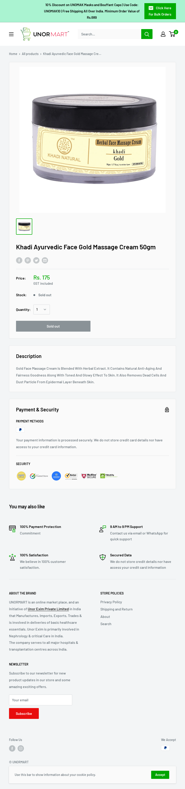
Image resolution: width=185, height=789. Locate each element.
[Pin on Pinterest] (28, 260)
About (105, 616)
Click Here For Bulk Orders (160, 11)
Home (13, 54)
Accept (160, 775)
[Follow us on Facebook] (12, 748)
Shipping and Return (116, 609)
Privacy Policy (111, 602)
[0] (172, 34)
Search (105, 624)
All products (30, 54)
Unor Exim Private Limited (48, 609)
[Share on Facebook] (19, 260)
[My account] (163, 34)
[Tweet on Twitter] (36, 260)
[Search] (147, 34)
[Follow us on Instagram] (21, 748)
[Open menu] (11, 34)
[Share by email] (45, 260)
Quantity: (23, 309)
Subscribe (24, 713)
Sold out (53, 326)
